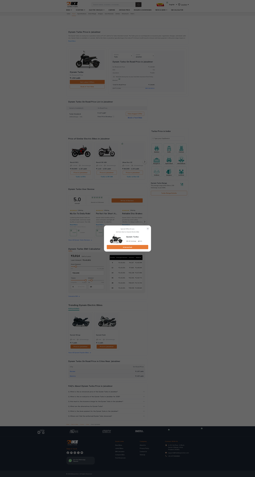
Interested (127, 247)
